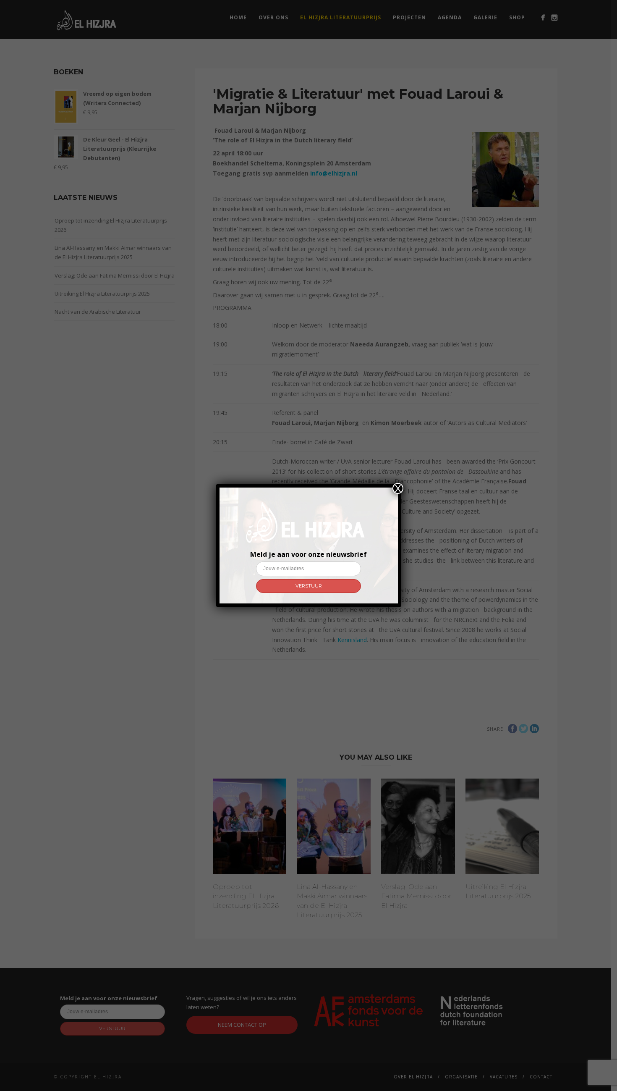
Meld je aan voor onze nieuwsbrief (308, 554)
